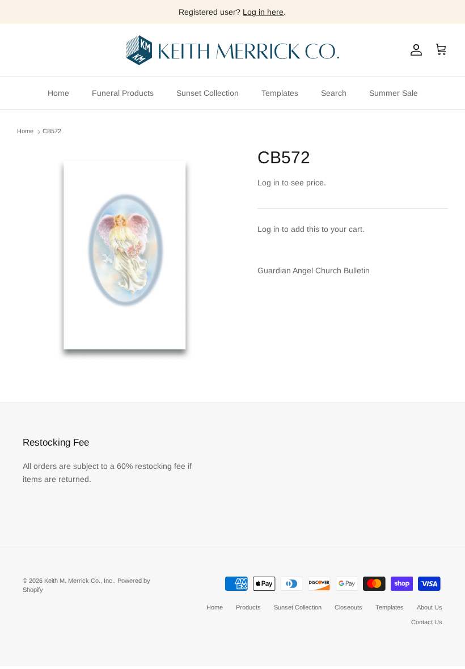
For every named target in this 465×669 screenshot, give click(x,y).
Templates (279, 93)
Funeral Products (123, 93)
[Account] (414, 50)
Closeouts (348, 607)
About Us (429, 607)
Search (333, 93)
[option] (124, 255)
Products (248, 607)
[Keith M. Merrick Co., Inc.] (232, 50)
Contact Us (426, 622)
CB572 (52, 131)
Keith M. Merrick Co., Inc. (79, 580)
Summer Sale (393, 93)
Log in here (263, 11)
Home (58, 93)
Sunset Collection (207, 93)
